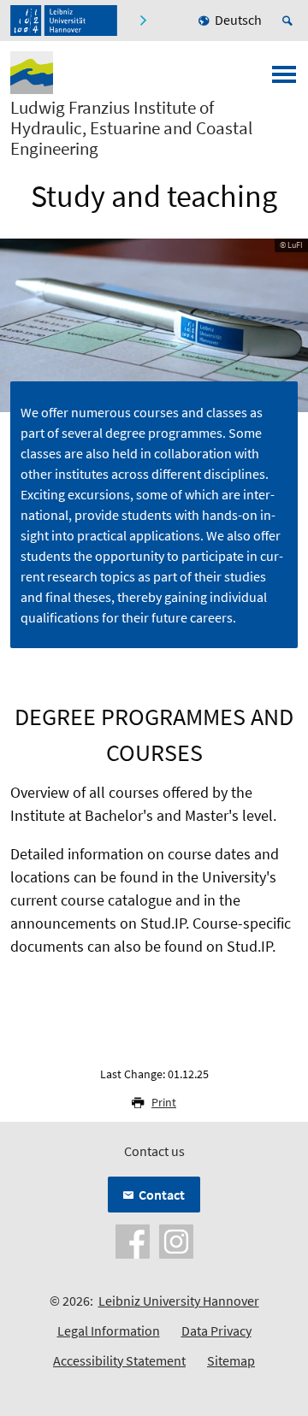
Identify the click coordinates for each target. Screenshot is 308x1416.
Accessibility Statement (119, 1360)
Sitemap (231, 1360)
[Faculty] (142, 20)
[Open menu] (284, 79)
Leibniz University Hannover (178, 1300)
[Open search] (290, 20)
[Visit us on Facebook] (133, 1239)
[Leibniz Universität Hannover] (63, 20)
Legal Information (108, 1330)
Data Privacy (216, 1330)
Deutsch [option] (238, 19)
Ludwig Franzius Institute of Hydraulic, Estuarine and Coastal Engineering (131, 128)
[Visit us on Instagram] (176, 1239)
